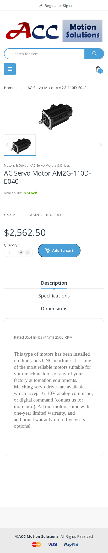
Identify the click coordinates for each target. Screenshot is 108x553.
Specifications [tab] (54, 295)
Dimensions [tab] (54, 308)
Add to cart (63, 250)
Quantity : (11, 245)
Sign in (68, 5)
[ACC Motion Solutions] (54, 31)
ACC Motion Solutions (38, 536)
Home (9, 87)
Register (51, 5)
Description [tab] (54, 283)
